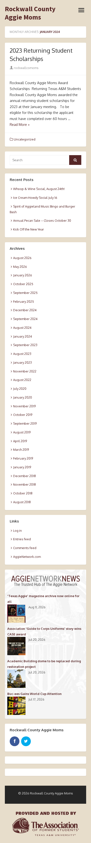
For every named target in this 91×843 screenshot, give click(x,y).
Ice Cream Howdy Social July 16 (35, 198)
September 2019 (25, 423)
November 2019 (24, 406)
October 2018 (23, 493)
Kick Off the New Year (28, 229)
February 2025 (23, 301)
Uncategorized (24, 139)
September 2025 (25, 293)
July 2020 (19, 389)
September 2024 (25, 319)
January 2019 (22, 467)
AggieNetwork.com (27, 557)
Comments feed (24, 548)
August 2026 (22, 258)
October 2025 (23, 284)
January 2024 (22, 336)
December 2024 (25, 310)
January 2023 (22, 362)
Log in (17, 530)
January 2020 (22, 397)
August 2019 (22, 432)
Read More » (20, 124)
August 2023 (22, 354)
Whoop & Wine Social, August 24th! (39, 189)
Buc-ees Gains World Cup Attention (34, 694)
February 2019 (23, 458)
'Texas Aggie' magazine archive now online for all (43, 598)
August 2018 (22, 502)
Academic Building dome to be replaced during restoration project (44, 664)
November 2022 (24, 371)
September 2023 (25, 345)
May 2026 (20, 267)
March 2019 (21, 450)
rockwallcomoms (26, 68)
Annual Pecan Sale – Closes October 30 (42, 220)
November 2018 (24, 484)
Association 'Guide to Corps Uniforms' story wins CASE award (44, 631)
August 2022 (22, 380)
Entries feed (22, 539)
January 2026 (22, 275)
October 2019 (22, 415)
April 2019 (20, 441)
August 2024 (22, 328)
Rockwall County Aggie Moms (30, 13)
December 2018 (24, 476)
